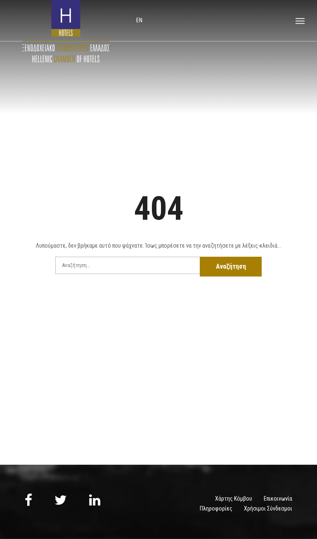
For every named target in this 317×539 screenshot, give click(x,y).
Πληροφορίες (216, 508)
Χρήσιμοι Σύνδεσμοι (268, 508)
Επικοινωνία (278, 498)
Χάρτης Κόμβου (233, 498)
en (139, 20)
